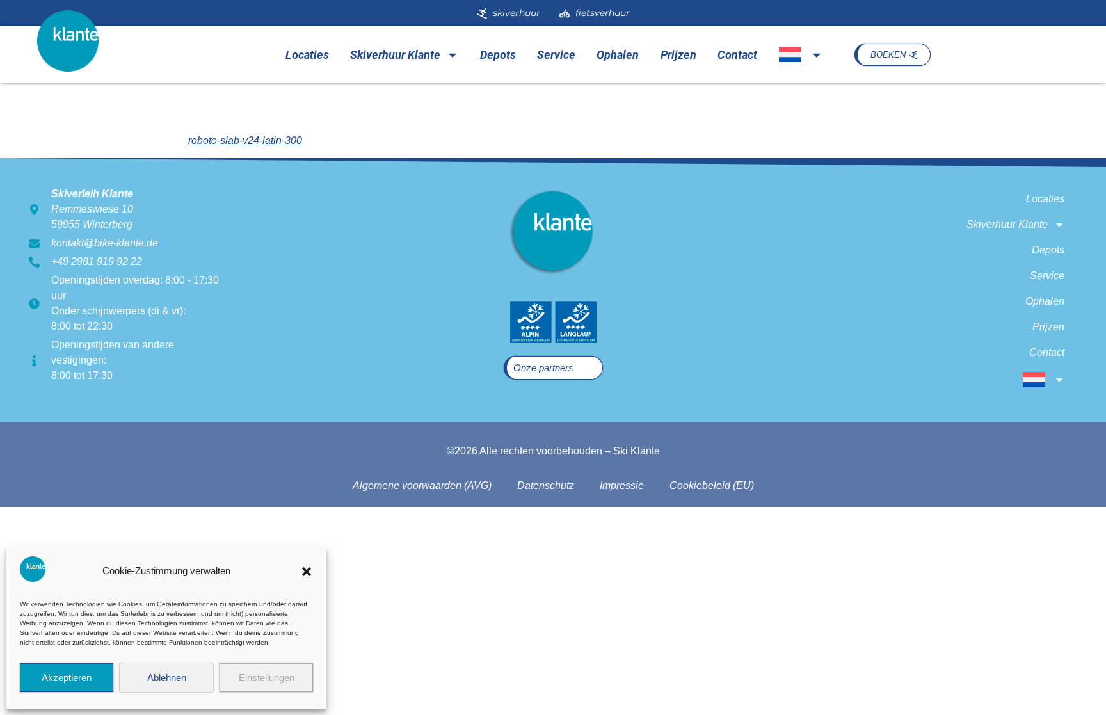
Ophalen (618, 54)
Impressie (622, 485)
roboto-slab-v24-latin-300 (245, 140)
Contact (737, 54)
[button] (306, 571)
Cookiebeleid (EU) (711, 485)
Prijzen (678, 54)
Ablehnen (166, 677)
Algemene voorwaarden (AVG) (422, 485)
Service (556, 54)
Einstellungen (266, 677)
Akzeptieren (67, 677)
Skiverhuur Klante (395, 54)
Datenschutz (545, 485)
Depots (498, 54)
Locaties (307, 54)
